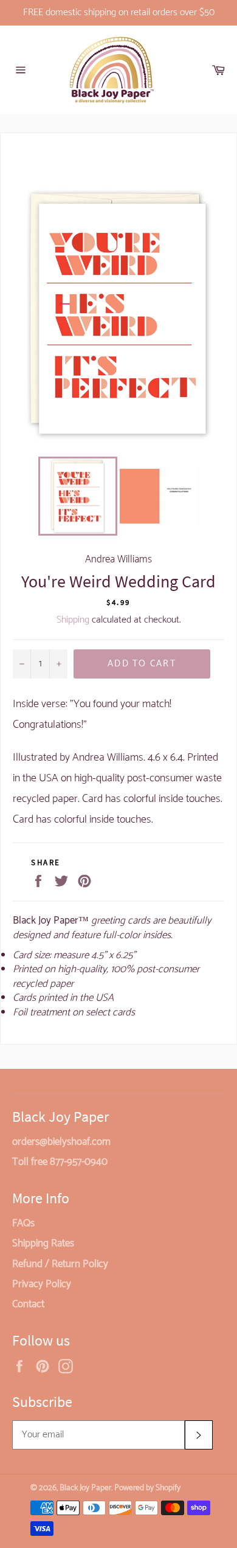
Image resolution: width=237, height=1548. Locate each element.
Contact (28, 1304)
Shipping (73, 620)
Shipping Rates (43, 1243)
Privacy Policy (41, 1284)
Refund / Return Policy (60, 1264)
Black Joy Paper (85, 1487)
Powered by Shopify (147, 1487)
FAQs (23, 1223)
